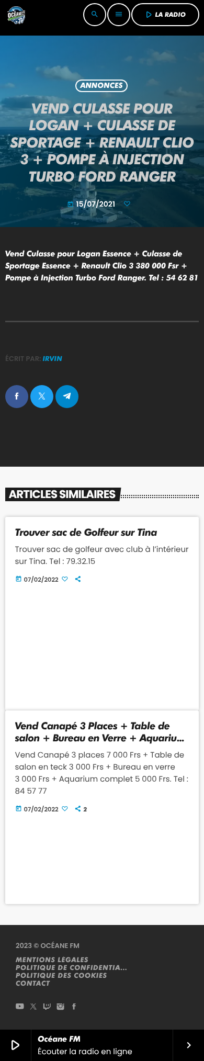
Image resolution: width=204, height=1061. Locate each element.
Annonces (101, 86)
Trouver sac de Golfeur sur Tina (86, 532)
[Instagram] (60, 1007)
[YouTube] (20, 1007)
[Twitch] (47, 1007)
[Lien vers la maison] (16, 15)
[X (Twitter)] (33, 1007)
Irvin (52, 359)
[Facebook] (74, 1007)
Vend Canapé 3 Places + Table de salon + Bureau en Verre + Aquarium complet (100, 738)
